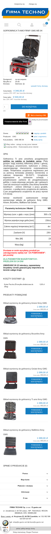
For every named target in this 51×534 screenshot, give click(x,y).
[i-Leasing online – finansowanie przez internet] (21, 147)
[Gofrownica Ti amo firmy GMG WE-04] (25, 55)
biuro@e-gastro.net (37, 522)
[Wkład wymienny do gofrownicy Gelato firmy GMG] (14, 380)
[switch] (5, 530)
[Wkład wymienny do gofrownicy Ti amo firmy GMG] (14, 411)
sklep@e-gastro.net (20, 522)
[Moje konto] (32, 25)
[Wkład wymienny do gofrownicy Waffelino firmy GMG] (14, 446)
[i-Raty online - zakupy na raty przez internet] (20, 144)
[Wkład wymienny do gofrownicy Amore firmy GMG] (14, 314)
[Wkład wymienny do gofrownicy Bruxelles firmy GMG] (14, 349)
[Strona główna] (25, 13)
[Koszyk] (44, 24)
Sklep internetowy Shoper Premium (25, 532)
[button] (6, 25)
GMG (14, 136)
